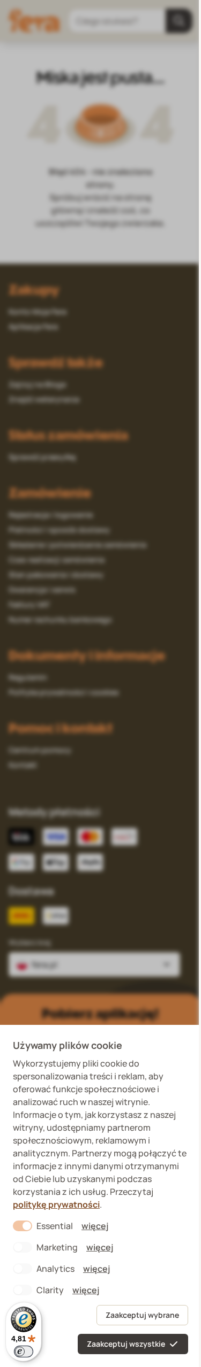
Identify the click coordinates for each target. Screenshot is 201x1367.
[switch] (23, 1351)
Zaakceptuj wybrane (142, 1315)
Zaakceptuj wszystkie (126, 1344)
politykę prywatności (56, 1204)
